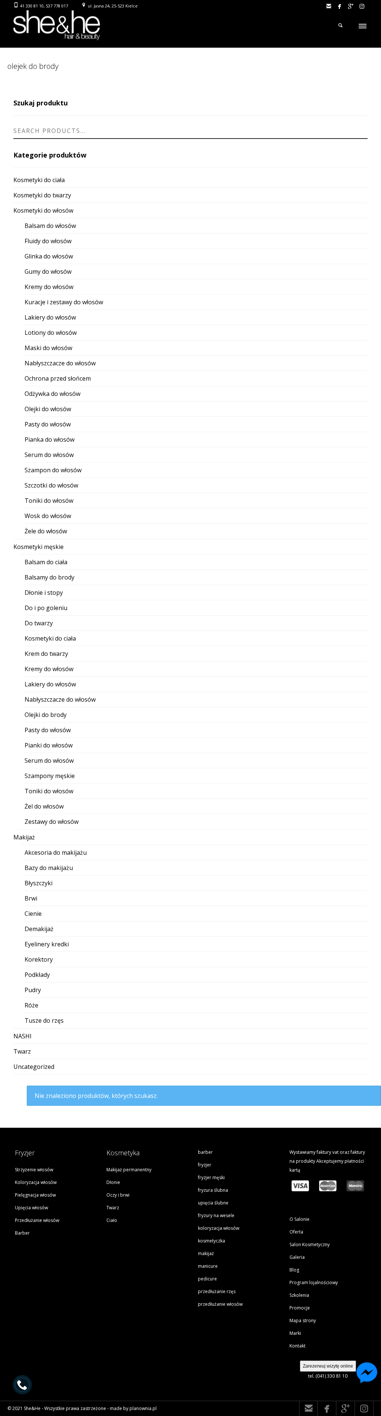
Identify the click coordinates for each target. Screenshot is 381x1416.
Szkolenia (299, 1295)
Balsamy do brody (49, 577)
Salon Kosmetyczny (309, 1244)
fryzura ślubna (213, 1190)
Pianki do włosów (49, 745)
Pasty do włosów (48, 424)
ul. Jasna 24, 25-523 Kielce (113, 6)
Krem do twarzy (46, 654)
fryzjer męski (211, 1177)
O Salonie (299, 1219)
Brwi (31, 898)
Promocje (299, 1308)
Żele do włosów (46, 531)
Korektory (39, 959)
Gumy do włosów (48, 271)
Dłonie (113, 1182)
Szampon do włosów (53, 470)
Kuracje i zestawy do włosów (64, 302)
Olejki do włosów (48, 409)
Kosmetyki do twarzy (42, 195)
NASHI (22, 1036)
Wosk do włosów (48, 516)
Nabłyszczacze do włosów (60, 363)
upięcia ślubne (213, 1203)
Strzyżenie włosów (34, 1169)
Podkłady (37, 975)
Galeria (297, 1257)
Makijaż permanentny (128, 1169)
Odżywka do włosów (52, 394)
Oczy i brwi (117, 1195)
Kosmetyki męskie (38, 547)
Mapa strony (302, 1320)
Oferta (296, 1232)
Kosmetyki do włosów (43, 210)
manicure (208, 1266)
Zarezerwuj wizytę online (328, 1366)
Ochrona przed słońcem (58, 378)
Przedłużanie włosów (37, 1220)
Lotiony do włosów (51, 332)
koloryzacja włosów (218, 1228)
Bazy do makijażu (49, 868)
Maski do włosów (48, 348)
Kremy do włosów (49, 287)
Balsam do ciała (46, 562)
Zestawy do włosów (52, 821)
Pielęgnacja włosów (35, 1195)
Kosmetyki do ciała (39, 180)
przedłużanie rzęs (217, 1291)
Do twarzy (39, 623)
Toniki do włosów (49, 500)
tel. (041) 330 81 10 (328, 1376)
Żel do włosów (44, 806)
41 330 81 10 (32, 6)
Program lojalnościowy (313, 1282)
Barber (22, 1233)
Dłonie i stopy (44, 592)
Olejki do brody (46, 715)
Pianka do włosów (49, 439)
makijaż (206, 1253)
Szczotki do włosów (51, 485)
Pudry (33, 990)
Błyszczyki (38, 883)
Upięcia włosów (31, 1207)
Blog (294, 1270)
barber (205, 1152)
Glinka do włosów (49, 256)
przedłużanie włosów (220, 1304)
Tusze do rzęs (44, 1020)
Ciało (111, 1220)
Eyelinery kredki (47, 944)
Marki (295, 1333)
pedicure (207, 1279)
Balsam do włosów (50, 226)
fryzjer (204, 1165)
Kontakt (297, 1346)
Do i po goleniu (46, 608)
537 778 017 (57, 6)
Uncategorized (33, 1067)
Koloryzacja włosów (36, 1182)
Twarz (22, 1051)
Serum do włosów (49, 455)
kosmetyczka (211, 1241)
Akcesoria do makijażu (56, 852)
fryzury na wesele (216, 1215)
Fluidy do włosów (48, 241)
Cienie (33, 913)
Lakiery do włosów (50, 317)
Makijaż (24, 837)
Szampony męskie (50, 776)
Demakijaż (39, 929)
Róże (31, 1005)
